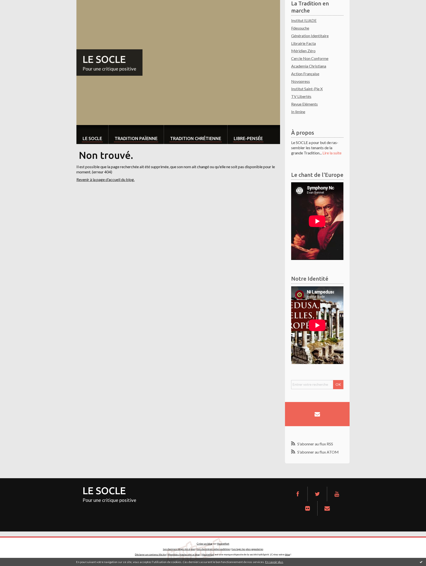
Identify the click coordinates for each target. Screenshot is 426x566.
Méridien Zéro (303, 50)
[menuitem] (92, 134)
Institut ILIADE (304, 20)
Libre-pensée (248, 138)
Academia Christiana (308, 66)
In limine (298, 111)
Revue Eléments (304, 104)
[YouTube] (337, 494)
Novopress (300, 81)
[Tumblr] (307, 508)
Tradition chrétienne (195, 138)
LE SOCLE (104, 59)
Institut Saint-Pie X (307, 88)
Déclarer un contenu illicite (150, 554)
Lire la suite (331, 152)
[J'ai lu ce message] (421, 562)
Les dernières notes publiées (213, 549)
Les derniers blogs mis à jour (179, 549)
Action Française (305, 73)
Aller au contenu (16, 4)
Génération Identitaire (310, 35)
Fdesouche (300, 28)
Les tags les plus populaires (247, 549)
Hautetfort (223, 543)
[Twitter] (317, 494)
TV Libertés (301, 96)
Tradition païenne (136, 138)
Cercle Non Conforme (309, 58)
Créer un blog (204, 543)
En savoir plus (274, 562)
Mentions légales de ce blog (184, 554)
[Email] (317, 414)
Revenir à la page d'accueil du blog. (105, 179)
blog (287, 554)
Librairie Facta (303, 43)
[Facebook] (297, 494)
